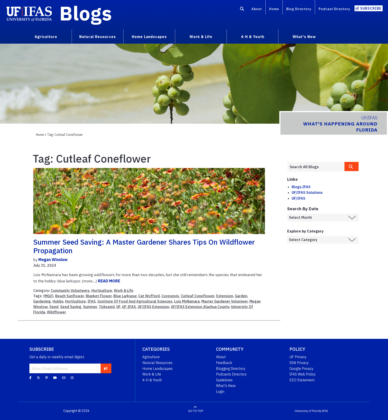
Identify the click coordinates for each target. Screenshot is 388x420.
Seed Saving (70, 306)
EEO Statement (302, 380)
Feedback (224, 362)
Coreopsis (170, 296)
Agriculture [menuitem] (46, 36)
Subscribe (370, 8)
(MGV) (48, 296)
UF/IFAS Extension (153, 306)
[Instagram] (72, 378)
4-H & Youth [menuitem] (252, 36)
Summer (90, 306)
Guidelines (224, 380)
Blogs (85, 13)
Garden (241, 296)
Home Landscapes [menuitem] (149, 36)
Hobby (58, 301)
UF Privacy (297, 357)
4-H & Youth (152, 380)
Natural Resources (157, 362)
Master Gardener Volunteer (224, 301)
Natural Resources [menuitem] (97, 36)
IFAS (92, 301)
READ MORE (109, 281)
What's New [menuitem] (304, 36)
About (256, 9)
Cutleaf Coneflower (197, 296)
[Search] (242, 9)
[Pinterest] (46, 378)
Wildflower (56, 312)
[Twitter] (38, 378)
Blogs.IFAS (301, 187)
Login (220, 391)
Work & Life (123, 290)
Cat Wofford (149, 296)
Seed (53, 306)
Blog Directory (298, 9)
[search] (351, 166)
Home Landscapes (157, 368)
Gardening (42, 301)
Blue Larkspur (125, 296)
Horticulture (101, 290)
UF (118, 306)
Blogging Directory (230, 368)
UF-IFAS (129, 306)
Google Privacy (301, 368)
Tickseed (107, 306)
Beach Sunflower (69, 296)
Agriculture (151, 357)
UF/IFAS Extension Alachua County (200, 306)
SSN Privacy (299, 362)
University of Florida (308, 411)
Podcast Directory (334, 9)
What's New (226, 385)
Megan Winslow (53, 259)
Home (274, 9)
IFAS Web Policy (302, 374)
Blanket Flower (99, 296)
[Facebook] (30, 378)
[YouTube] (55, 378)
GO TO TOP (195, 411)
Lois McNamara (187, 301)
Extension (224, 296)
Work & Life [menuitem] (201, 36)
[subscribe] (106, 368)
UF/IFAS (298, 198)
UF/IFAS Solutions (307, 192)
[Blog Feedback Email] (63, 378)
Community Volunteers (70, 290)
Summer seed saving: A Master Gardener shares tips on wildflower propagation (144, 246)
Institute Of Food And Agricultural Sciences (134, 301)
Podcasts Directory (231, 374)
